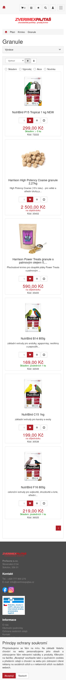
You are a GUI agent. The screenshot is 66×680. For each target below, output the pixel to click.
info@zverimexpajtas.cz (22, 582)
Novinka (51, 69)
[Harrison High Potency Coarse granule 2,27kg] (33, 159)
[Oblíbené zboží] (38, 8)
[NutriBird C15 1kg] (33, 393)
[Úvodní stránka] (6, 32)
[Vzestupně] (27, 60)
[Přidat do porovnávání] (44, 120)
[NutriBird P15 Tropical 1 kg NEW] (33, 91)
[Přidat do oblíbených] (37, 120)
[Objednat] (30, 120)
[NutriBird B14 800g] (33, 317)
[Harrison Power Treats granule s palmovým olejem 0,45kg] (33, 238)
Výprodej (26, 69)
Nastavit (22, 675)
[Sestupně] (34, 60)
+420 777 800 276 (16, 578)
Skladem (12, 69)
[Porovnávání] (31, 8)
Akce (39, 69)
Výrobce (9, 49)
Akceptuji (9, 675)
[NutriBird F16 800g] (33, 466)
